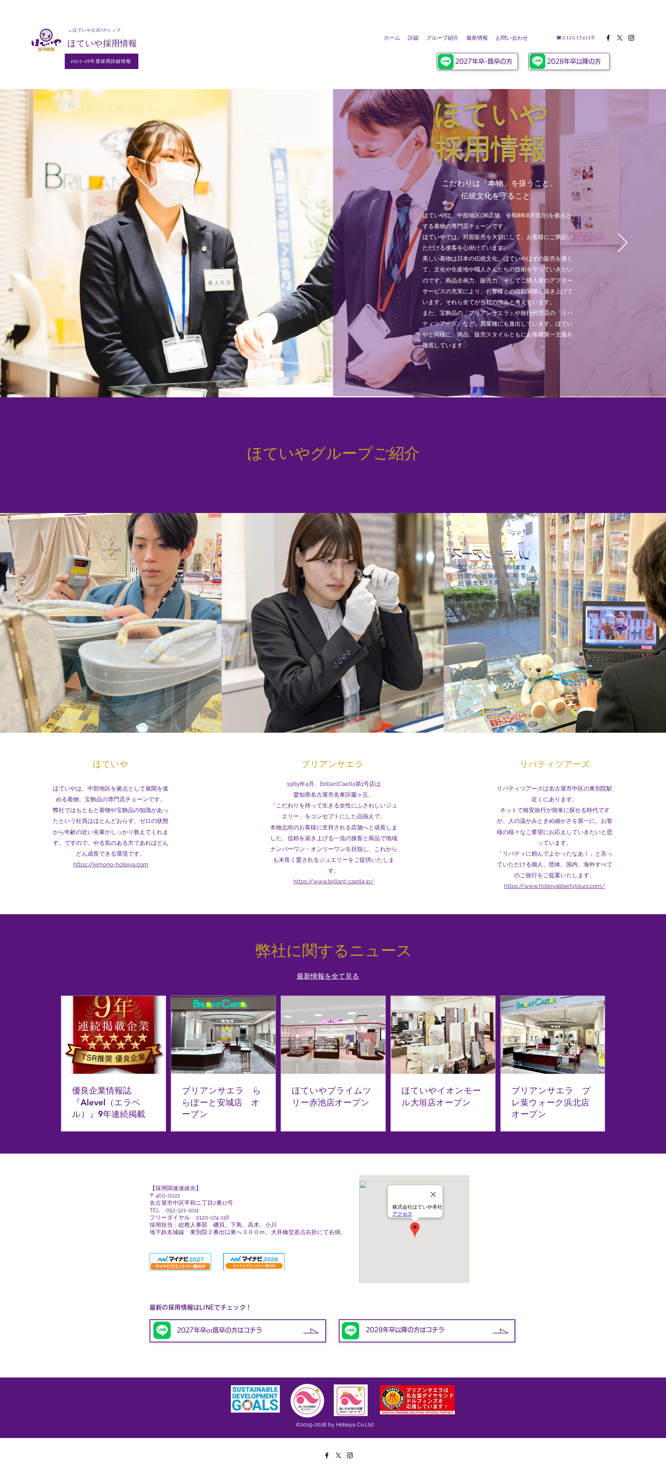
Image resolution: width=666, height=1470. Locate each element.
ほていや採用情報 (102, 43)
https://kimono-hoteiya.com (110, 864)
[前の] (43, 243)
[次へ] (622, 243)
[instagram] (631, 38)
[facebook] (608, 38)
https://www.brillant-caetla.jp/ (333, 881)
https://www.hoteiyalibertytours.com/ (554, 886)
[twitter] (620, 38)
